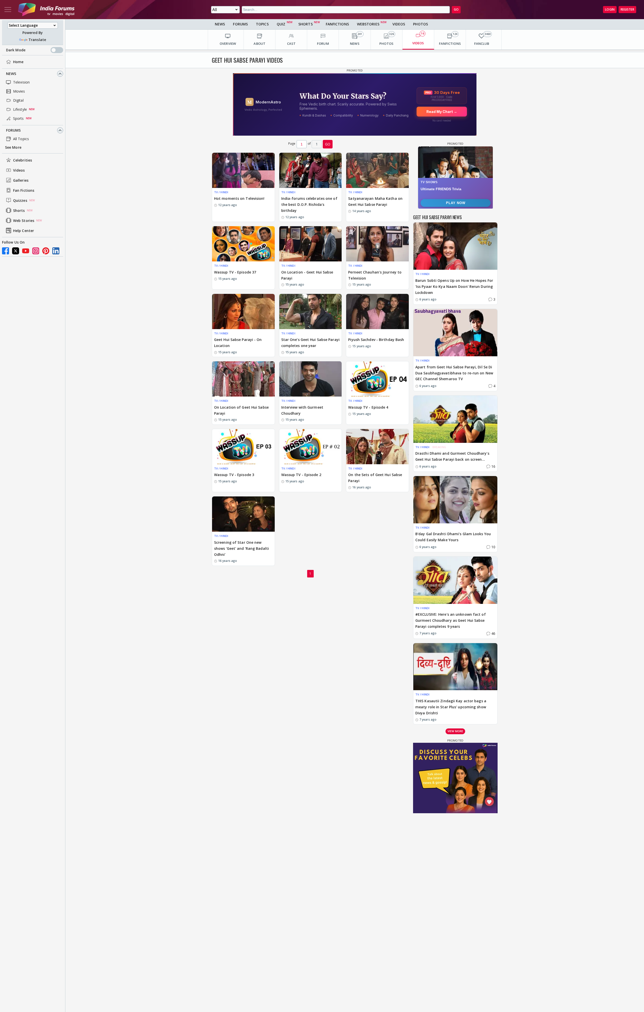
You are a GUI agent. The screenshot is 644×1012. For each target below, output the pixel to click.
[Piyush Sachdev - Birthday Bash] (377, 311)
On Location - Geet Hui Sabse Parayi (307, 275)
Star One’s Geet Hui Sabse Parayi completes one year (310, 342)
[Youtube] (25, 250)
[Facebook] (5, 250)
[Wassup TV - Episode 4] (377, 379)
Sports (18, 118)
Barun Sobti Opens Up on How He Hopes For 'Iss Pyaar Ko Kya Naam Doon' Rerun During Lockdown (454, 286)
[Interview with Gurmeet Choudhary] (310, 379)
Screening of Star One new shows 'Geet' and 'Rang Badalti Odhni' (241, 548)
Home (18, 61)
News (11, 73)
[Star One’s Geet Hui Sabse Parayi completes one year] (310, 311)
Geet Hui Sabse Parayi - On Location (238, 342)
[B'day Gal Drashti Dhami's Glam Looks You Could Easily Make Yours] (455, 499)
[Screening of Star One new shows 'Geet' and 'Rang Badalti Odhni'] (243, 514)
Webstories (368, 24)
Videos (19, 170)
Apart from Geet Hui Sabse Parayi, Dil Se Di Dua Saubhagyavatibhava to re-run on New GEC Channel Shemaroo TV (454, 373)
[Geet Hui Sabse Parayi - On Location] (243, 311)
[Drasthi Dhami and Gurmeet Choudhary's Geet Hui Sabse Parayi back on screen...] (455, 419)
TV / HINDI (221, 192)
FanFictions (337, 24)
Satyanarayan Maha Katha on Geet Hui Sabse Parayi (375, 201)
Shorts (19, 210)
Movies (19, 91)
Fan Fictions (23, 190)
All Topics (21, 138)
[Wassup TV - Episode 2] (310, 446)
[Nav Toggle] (8, 10)
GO (456, 9)
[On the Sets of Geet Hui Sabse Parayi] (377, 446)
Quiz (281, 24)
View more (455, 731)
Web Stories (23, 220)
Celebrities (22, 160)
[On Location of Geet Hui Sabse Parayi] (243, 379)
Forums (13, 130)
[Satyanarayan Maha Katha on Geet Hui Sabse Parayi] (377, 170)
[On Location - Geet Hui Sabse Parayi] (310, 243)
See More (13, 147)
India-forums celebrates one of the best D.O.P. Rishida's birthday (309, 204)
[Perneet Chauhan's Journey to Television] (377, 243)
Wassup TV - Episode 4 (368, 407)
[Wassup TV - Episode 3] (243, 446)
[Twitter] (15, 250)
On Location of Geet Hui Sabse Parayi (241, 410)
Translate (37, 39)
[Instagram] (35, 250)
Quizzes (20, 200)
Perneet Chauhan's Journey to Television (374, 275)
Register (627, 9)
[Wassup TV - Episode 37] (243, 243)
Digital (18, 100)
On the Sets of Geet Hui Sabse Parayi (375, 477)
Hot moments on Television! (239, 198)
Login (610, 9)
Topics (262, 24)
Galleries (20, 180)
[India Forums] (46, 9)
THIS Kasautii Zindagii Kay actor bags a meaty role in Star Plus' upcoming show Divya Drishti (450, 706)
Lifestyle (20, 109)
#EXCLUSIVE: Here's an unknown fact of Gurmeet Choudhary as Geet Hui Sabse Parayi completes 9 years (450, 620)
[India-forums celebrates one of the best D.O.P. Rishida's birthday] (310, 170)
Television (21, 82)
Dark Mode (15, 50)
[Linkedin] (55, 250)
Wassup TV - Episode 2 (301, 474)
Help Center (23, 230)
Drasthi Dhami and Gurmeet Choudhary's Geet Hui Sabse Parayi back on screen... (452, 456)
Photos (420, 24)
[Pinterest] (45, 250)
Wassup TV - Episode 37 (235, 272)
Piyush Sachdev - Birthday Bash (376, 339)
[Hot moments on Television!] (243, 170)
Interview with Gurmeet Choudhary (302, 410)
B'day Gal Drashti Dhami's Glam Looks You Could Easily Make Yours (453, 536)
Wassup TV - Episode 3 (234, 474)
